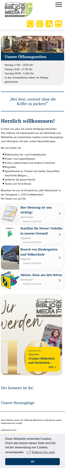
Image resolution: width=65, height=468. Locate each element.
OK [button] (32, 461)
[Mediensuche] (39, 23)
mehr (51, 366)
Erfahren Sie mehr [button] (43, 452)
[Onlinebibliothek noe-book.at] (49, 23)
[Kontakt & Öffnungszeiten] (30, 23)
